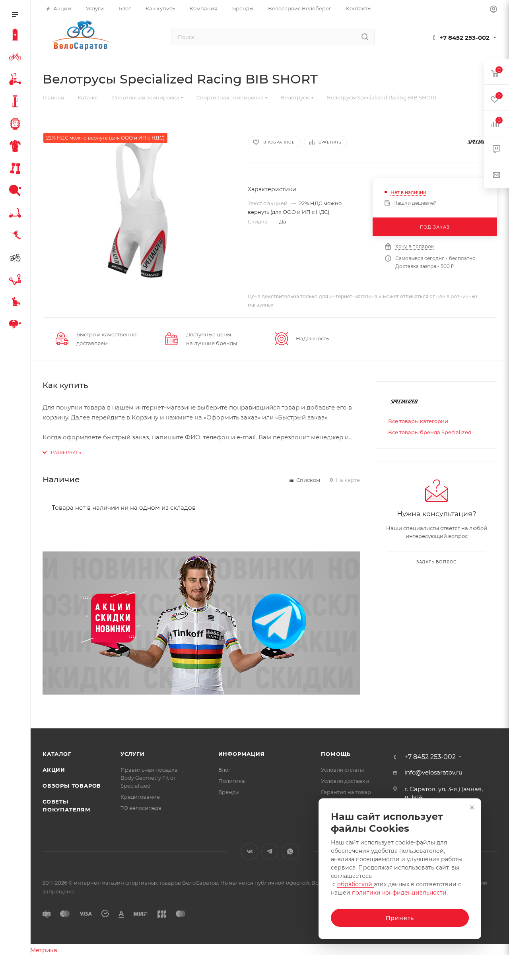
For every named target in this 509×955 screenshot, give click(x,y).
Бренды (228, 792)
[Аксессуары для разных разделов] (16, 325)
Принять (400, 918)
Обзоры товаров (72, 785)
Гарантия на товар (346, 792)
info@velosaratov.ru (433, 772)
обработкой (355, 884)
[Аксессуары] (16, 102)
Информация (241, 754)
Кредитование (140, 797)
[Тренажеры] (16, 169)
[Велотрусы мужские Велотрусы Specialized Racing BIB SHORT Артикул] (138, 208)
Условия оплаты (342, 770)
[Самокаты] (16, 214)
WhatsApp (290, 851)
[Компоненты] (16, 281)
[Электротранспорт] (16, 36)
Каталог (57, 754)
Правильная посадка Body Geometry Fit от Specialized (149, 778)
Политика (231, 781)
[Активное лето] (16, 192)
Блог (224, 770)
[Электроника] (16, 125)
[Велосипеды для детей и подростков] (16, 80)
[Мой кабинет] (493, 10)
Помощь (336, 754)
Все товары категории (418, 421)
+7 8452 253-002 (464, 37)
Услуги (132, 754)
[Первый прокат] (16, 258)
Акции (54, 770)
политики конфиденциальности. (400, 892)
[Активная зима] (16, 236)
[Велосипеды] (16, 58)
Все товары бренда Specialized (430, 432)
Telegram (269, 851)
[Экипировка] (16, 147)
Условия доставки (345, 781)
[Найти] (365, 37)
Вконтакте (249, 851)
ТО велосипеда (140, 808)
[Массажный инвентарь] (16, 303)
